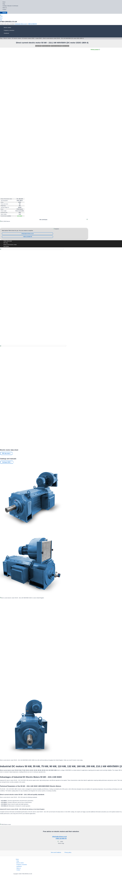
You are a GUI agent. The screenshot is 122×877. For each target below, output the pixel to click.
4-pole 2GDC (39, 38)
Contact (4, 9)
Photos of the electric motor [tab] (10, 244)
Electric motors (7, 27)
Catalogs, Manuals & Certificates (10, 5)
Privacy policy (68, 852)
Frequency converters (9, 30)
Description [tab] (6, 246)
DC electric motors (16, 38)
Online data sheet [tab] (7, 241)
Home (4, 2)
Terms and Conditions (56, 852)
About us (5, 7)
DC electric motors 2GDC (28, 38)
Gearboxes (6, 33)
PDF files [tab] (5, 242)
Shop (4, 4)
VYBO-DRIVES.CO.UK (8, 22)
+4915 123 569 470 (32, 24)
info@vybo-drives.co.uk (20, 24)
